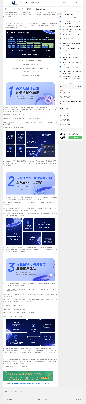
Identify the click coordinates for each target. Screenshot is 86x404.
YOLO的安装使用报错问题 (64, 119)
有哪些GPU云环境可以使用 (65, 124)
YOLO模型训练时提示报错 (64, 113)
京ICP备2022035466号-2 (43, 399)
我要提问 (79, 86)
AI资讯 (32, 2)
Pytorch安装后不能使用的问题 (65, 108)
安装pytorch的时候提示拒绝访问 (66, 96)
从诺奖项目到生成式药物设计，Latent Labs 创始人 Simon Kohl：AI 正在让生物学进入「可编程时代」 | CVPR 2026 (72, 78)
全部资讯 (70, 83)
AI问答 (37, 2)
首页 (22, 2)
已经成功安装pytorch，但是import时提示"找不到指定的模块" (70, 102)
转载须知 (27, 367)
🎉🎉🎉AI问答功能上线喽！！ (65, 90)
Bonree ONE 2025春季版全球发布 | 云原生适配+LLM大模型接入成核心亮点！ (30, 383)
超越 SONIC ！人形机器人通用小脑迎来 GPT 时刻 (71, 26)
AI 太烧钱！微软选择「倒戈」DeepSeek (70, 14)
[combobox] (56, 2)
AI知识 (27, 2)
